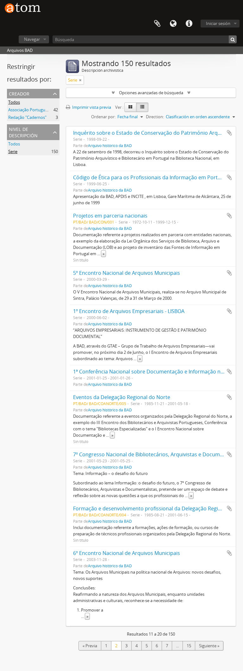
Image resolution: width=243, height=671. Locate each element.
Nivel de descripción (23, 131)
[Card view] (130, 107)
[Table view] (142, 107)
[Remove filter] (80, 80)
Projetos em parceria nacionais (110, 215)
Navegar (32, 39)
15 (189, 646)
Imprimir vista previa (91, 107)
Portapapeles (157, 24)
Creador (19, 93)
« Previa (90, 646)
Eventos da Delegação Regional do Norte (121, 397)
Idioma (173, 24)
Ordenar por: (103, 117)
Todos (14, 102)
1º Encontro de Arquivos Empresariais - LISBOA (128, 311)
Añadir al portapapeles (229, 133)
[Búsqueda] (233, 39)
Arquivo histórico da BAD (110, 145)
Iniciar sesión (218, 23)
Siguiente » (209, 646)
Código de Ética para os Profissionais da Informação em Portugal (150, 177)
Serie (12, 151)
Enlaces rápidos (189, 24)
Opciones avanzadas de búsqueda (151, 92)
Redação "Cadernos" (27, 117)
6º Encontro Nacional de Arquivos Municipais (126, 553)
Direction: (155, 117)
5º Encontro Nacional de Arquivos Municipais (126, 272)
